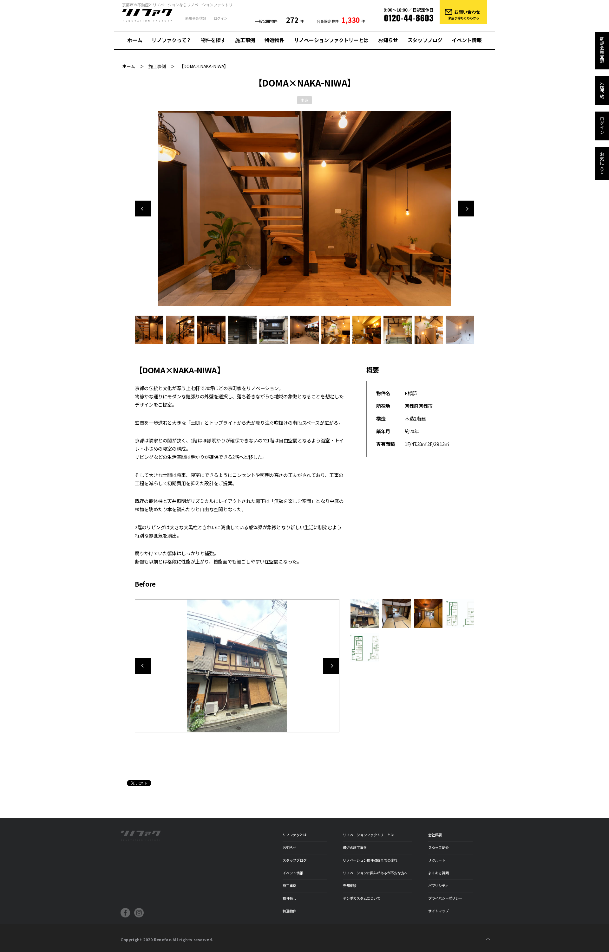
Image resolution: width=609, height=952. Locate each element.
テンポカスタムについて (361, 898)
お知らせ (388, 40)
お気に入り (602, 163)
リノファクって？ (171, 40)
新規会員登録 (195, 18)
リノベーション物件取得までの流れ (370, 860)
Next (466, 208)
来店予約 (602, 90)
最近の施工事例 (355, 847)
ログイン (220, 18)
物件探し (289, 898)
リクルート (436, 860)
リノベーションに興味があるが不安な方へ (375, 872)
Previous (143, 208)
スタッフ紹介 (438, 847)
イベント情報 (466, 40)
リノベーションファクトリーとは (331, 40)
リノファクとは (294, 834)
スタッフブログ (425, 40)
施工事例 (245, 40)
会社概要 (435, 834)
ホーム (134, 40)
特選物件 (275, 40)
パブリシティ (438, 885)
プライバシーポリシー (445, 898)
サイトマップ (438, 910)
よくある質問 (438, 872)
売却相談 (350, 885)
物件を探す (213, 40)
